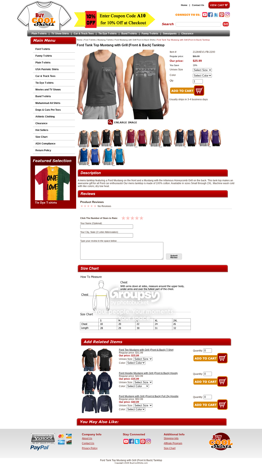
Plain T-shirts (39, 33)
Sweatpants (170, 33)
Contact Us (198, 5)
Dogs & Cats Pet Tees (48, 109)
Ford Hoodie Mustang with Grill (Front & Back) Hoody (148, 373)
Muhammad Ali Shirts (47, 103)
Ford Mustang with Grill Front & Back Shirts (135, 40)
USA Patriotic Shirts (47, 69)
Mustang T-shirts (105, 40)
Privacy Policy (89, 448)
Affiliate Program (173, 443)
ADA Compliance (45, 143)
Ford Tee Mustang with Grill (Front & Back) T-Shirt (146, 349)
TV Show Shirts (60, 33)
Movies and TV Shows (48, 89)
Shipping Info (171, 438)
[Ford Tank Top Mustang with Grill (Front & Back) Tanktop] (89, 146)
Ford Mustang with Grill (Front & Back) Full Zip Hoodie (148, 396)
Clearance (187, 33)
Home (184, 5)
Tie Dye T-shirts (107, 33)
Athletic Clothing (45, 116)
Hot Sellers (41, 130)
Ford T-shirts (42, 49)
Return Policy (43, 150)
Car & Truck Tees (84, 33)
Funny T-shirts (150, 33)
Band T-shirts (129, 33)
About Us (87, 438)
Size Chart (41, 136)
